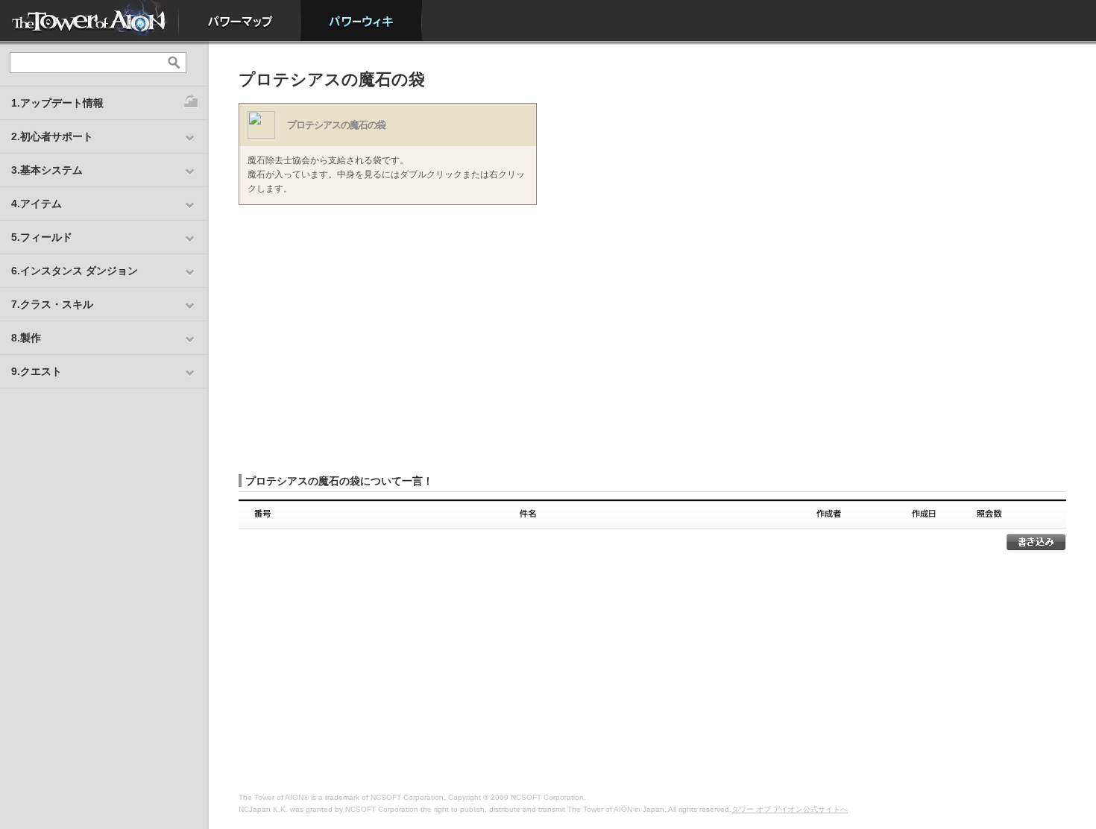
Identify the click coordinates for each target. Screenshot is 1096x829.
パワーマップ (239, 20)
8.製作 (26, 338)
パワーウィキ (361, 20)
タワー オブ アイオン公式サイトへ (789, 809)
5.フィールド (41, 237)
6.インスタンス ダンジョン (74, 271)
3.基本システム (47, 170)
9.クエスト (36, 371)
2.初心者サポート (52, 136)
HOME (89, 20)
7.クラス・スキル (52, 304)
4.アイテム (36, 203)
